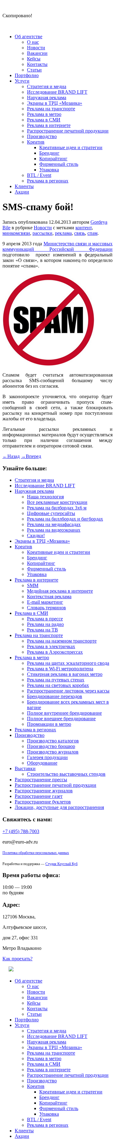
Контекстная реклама (49, 596)
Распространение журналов (44, 790)
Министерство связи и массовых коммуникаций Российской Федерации (57, 246)
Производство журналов (53, 751)
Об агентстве (28, 36)
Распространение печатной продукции (68, 130)
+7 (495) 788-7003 (20, 831)
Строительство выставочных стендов (66, 774)
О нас (33, 42)
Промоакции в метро (49, 724)
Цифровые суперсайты (51, 513)
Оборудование (42, 763)
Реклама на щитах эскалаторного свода (68, 663)
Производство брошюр (51, 746)
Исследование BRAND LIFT (57, 92)
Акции (22, 191)
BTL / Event (39, 175)
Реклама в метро (44, 114)
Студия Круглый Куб (61, 864)
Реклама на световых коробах (58, 685)
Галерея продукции (47, 757)
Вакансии (37, 53)
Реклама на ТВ (42, 629)
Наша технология (45, 496)
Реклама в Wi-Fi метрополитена (60, 668)
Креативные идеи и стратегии (70, 147)
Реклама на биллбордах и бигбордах (65, 518)
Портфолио (27, 75)
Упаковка (49, 169)
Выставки (25, 768)
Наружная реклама (46, 97)
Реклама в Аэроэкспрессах (55, 652)
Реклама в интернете (49, 125)
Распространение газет (39, 796)
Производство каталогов (53, 740)
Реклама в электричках (51, 646)
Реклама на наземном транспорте (62, 641)
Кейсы (33, 58)
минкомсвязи (16, 233)
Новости (36, 47)
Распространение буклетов (43, 801)
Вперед (31, 456)
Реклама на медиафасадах (54, 524)
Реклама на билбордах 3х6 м (56, 507)
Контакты (37, 64)
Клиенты (24, 186)
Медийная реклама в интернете (60, 591)
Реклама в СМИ (43, 119)
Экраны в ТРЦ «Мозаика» (54, 103)
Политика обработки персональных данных (35, 853)
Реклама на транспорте (51, 108)
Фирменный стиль (58, 164)
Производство (42, 136)
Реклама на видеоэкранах (53, 530)
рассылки (42, 233)
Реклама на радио (45, 624)
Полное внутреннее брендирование (64, 713)
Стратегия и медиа (46, 86)
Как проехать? (17, 958)
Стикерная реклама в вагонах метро (64, 674)
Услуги (22, 81)
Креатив (35, 142)
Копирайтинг (53, 158)
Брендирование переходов (54, 696)
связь (79, 233)
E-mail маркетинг (45, 602)
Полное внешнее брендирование (61, 718)
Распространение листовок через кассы (68, 690)
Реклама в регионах (47, 180)
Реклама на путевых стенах (55, 679)
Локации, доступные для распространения (59, 807)
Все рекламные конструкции (57, 502)
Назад (11, 456)
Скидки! (36, 535)
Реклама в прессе (45, 618)
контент (83, 227)
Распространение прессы (41, 779)
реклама (63, 233)
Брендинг (49, 153)
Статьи (34, 69)
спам (92, 233)
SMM (32, 585)
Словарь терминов (46, 607)
